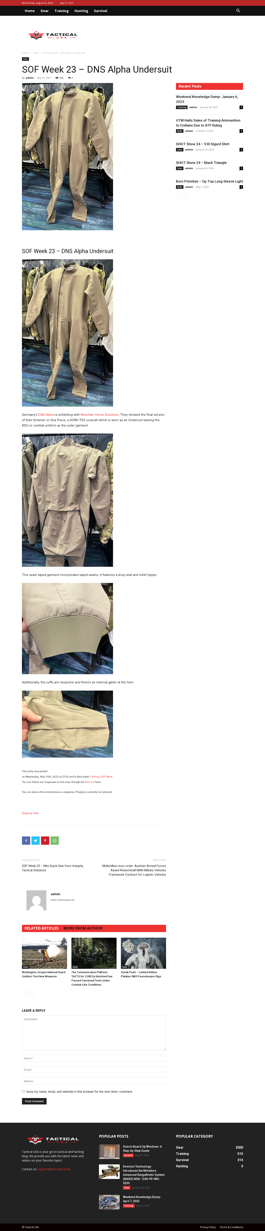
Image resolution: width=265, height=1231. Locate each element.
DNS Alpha (46, 415)
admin (30, 77)
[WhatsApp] (55, 840)
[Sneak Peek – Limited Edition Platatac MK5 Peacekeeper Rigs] (143, 953)
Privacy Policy (208, 1227)
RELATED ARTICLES (41, 928)
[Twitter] (35, 840)
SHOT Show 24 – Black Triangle (201, 163)
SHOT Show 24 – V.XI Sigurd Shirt (202, 144)
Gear (45, 11)
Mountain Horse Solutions (100, 415)
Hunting (81, 11)
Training (61, 11)
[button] (238, 11)
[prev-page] (24, 993)
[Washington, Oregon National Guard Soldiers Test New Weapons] (44, 953)
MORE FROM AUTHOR (82, 928)
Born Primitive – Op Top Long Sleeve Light (209, 181)
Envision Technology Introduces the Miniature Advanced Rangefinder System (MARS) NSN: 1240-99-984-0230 (144, 1175)
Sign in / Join (66, 2)
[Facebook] (26, 840)
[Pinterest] (45, 840)
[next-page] (31, 993)
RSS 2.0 (89, 782)
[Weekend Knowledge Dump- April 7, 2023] (109, 1202)
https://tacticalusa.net (62, 899)
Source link (30, 813)
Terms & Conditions (231, 1227)
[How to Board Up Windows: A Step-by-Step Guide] (109, 1151)
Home (30, 11)
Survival (100, 11)
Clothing (94, 776)
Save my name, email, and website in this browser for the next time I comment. (79, 1091)
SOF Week (107, 776)
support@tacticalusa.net (54, 1169)
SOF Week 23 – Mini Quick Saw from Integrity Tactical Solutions (52, 868)
